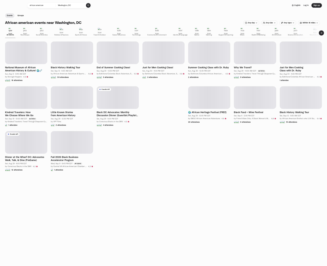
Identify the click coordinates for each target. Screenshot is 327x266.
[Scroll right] (321, 32)
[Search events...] (88, 5)
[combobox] (71, 5)
